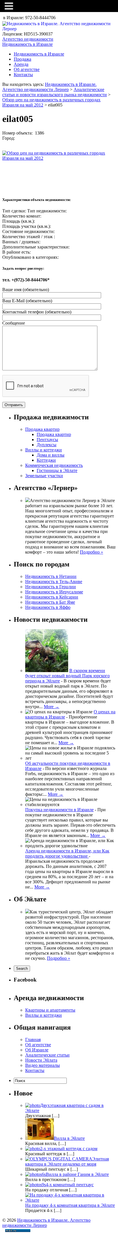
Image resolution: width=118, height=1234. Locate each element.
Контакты (23, 74)
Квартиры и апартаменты (50, 1010)
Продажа (22, 59)
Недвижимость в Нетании (50, 576)
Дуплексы (46, 444)
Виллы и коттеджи (43, 449)
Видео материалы (42, 1065)
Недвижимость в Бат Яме (50, 602)
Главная (33, 1039)
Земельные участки (44, 475)
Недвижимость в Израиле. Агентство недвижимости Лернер (49, 87)
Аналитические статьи (47, 1055)
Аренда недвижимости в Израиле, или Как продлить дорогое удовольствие (67, 853)
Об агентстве (27, 69)
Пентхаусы (47, 439)
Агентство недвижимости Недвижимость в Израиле (27, 42)
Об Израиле (36, 1049)
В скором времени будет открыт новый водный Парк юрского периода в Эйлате (67, 675)
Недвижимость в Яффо (47, 607)
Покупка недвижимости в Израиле (59, 809)
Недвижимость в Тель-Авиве (53, 581)
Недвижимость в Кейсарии (51, 597)
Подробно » (91, 552)
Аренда (21, 64)
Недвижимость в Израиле (39, 54)
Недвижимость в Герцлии (50, 586)
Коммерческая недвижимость (54, 465)
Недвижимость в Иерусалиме (54, 591)
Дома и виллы (50, 455)
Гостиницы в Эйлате (57, 470)
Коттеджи (46, 460)
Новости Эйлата (41, 1060)
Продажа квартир (42, 429)
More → (51, 706)
